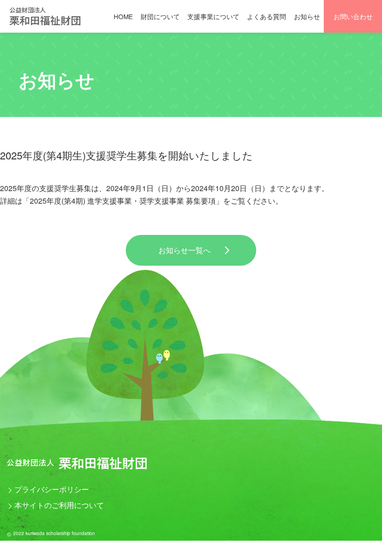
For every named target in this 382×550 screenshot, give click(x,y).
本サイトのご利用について (59, 505)
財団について (160, 16)
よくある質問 (266, 16)
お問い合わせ (353, 16)
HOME (123, 16)
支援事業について (213, 16)
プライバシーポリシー (51, 489)
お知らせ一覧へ (184, 250)
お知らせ (307, 16)
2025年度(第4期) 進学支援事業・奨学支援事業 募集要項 (123, 200)
